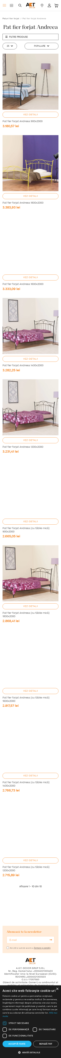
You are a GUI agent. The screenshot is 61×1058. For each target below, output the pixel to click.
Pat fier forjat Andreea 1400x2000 (23, 365)
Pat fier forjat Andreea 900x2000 (23, 121)
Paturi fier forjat (11, 18)
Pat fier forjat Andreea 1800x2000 (23, 203)
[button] (30, 1052)
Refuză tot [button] (45, 1043)
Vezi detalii (30, 114)
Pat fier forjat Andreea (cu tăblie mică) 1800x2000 (26, 614)
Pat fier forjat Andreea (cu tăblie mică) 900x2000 (26, 530)
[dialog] (30, 1021)
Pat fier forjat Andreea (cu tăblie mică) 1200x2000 (26, 868)
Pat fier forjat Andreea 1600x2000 (23, 284)
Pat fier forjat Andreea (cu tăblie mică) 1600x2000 (26, 699)
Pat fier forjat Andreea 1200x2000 (23, 447)
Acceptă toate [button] (16, 1043)
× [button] (57, 989)
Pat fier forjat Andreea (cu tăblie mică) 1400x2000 (26, 784)
